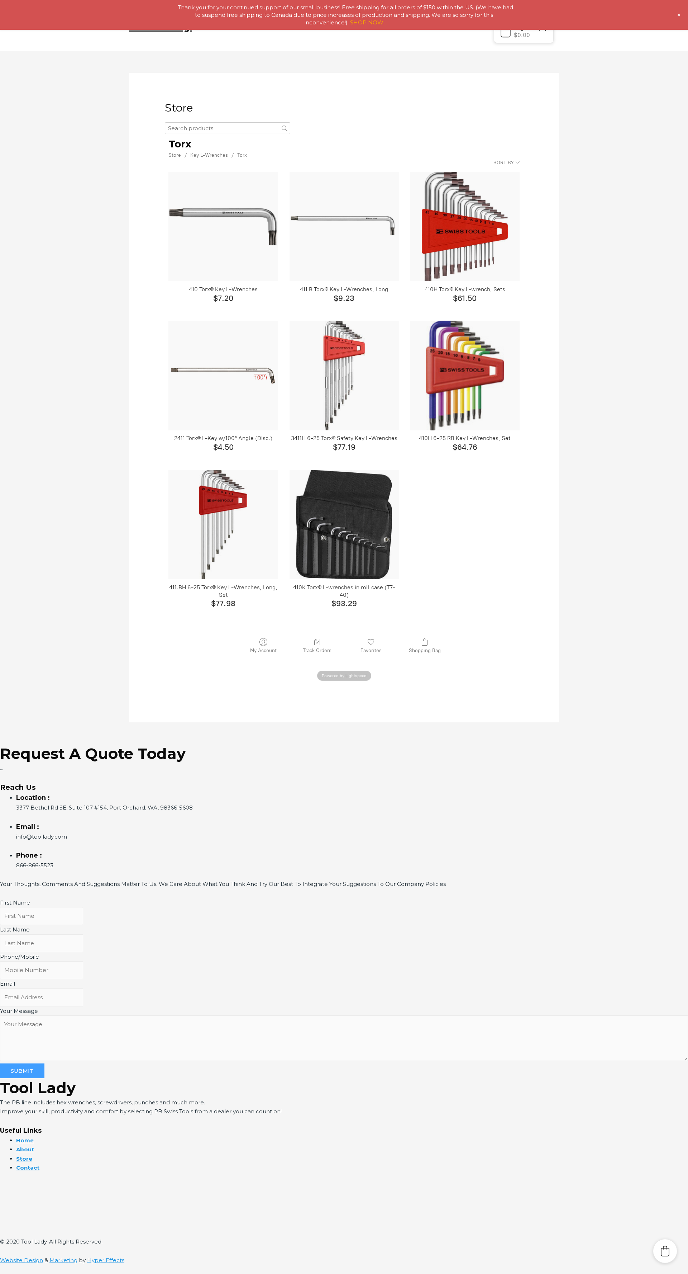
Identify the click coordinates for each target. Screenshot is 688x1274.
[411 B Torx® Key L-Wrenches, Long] (344, 226)
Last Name (15, 929)
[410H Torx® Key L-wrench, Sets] (465, 226)
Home (25, 1140)
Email (7, 983)
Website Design (21, 1260)
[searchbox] (227, 128)
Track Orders (317, 650)
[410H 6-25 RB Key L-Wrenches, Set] (465, 375)
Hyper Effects (105, 1260)
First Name (15, 902)
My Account (263, 650)
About (25, 1149)
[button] (524, 31)
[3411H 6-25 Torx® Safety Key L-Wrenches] (344, 375)
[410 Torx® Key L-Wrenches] (223, 226)
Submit (22, 1070)
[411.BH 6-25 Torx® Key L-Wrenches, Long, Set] (223, 524)
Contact (27, 1167)
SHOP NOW (366, 22)
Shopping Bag (425, 650)
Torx (242, 155)
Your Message (19, 1011)
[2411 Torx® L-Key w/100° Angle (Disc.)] (223, 375)
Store (174, 155)
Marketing (63, 1260)
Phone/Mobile (19, 956)
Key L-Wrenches (209, 155)
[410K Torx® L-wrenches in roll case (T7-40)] (344, 524)
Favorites (371, 650)
